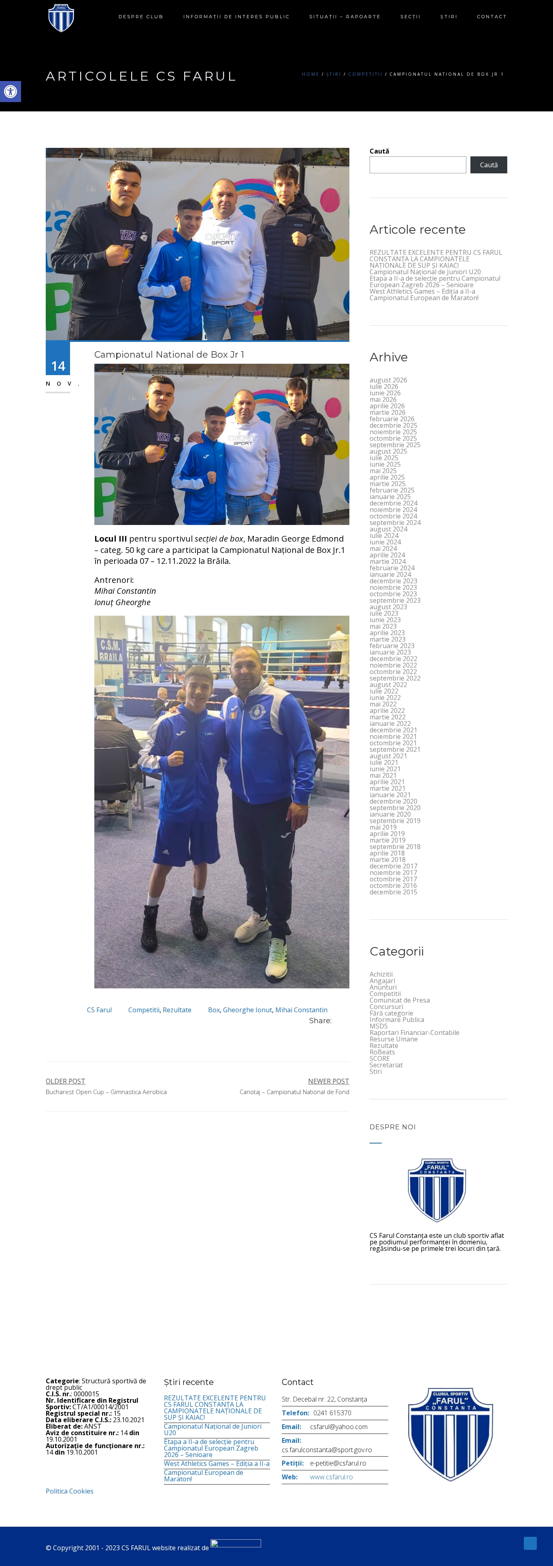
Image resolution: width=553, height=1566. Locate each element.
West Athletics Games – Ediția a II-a (422, 291)
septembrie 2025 (395, 444)
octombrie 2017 (393, 879)
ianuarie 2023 (390, 652)
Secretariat (386, 1064)
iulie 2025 (384, 457)
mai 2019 (383, 827)
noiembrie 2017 (393, 872)
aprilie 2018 (387, 853)
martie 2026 (388, 412)
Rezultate (177, 1009)
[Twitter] (347, 1021)
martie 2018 (388, 859)
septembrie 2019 (395, 820)
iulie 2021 (384, 762)
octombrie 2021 (393, 742)
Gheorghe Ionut (247, 1009)
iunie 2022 (385, 697)
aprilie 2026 (387, 405)
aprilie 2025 (387, 477)
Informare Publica (397, 1019)
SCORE (380, 1058)
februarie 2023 (392, 645)
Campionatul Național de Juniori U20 (425, 271)
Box (214, 1009)
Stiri (376, 1071)
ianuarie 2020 (390, 814)
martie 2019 (388, 840)
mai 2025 (383, 470)
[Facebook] (338, 1021)
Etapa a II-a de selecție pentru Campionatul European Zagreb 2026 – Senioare (435, 281)
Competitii (365, 74)
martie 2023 (388, 639)
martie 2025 (388, 483)
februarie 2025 (392, 490)
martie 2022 (388, 717)
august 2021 (388, 755)
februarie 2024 (392, 567)
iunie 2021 (385, 768)
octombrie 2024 (393, 516)
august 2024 (388, 529)
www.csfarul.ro (331, 1476)
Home (311, 74)
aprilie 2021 (387, 781)
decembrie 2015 (393, 892)
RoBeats (382, 1052)
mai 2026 (383, 399)
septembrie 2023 (395, 600)
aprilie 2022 (387, 710)
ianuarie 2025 (390, 496)
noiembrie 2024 (393, 509)
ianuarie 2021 (390, 794)
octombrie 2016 (393, 885)
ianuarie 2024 (390, 574)
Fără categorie (391, 1013)
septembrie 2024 (395, 522)
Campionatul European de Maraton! (424, 297)
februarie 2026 (392, 418)
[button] (10, 91)
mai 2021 (383, 775)
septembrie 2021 (395, 749)
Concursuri (386, 1006)
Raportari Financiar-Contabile (414, 1032)
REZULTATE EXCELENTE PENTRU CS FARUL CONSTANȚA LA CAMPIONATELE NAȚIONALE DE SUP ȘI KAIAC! (436, 259)
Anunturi (383, 987)
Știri (449, 16)
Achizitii (381, 974)
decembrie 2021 (393, 729)
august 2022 (388, 684)
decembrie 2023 (393, 580)
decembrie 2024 (393, 503)
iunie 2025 (385, 464)
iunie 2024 (385, 542)
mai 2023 (383, 626)
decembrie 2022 (393, 658)
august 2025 (388, 451)
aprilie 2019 (387, 833)
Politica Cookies (70, 1491)
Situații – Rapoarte (345, 16)
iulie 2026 (384, 386)
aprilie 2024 (387, 554)
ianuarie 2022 (390, 723)
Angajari (382, 980)
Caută (379, 151)
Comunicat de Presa (400, 1000)
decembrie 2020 (393, 801)
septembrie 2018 (395, 846)
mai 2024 (383, 548)
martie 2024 (388, 561)
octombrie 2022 (393, 671)
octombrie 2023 (393, 593)
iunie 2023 (385, 619)
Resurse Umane (394, 1039)
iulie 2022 (384, 691)
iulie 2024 (384, 535)
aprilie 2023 (387, 632)
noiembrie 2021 (393, 736)
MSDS (379, 1026)
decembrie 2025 (393, 425)
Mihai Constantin (301, 1009)
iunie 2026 (385, 392)
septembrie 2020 (395, 807)
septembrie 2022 (395, 678)
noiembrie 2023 (393, 587)
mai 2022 (383, 704)
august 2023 (388, 606)
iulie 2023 (384, 613)
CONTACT (492, 16)
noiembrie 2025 (393, 431)
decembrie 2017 (393, 866)
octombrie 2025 (393, 438)
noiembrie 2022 (393, 665)
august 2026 (388, 379)
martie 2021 (388, 788)
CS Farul (99, 1009)
